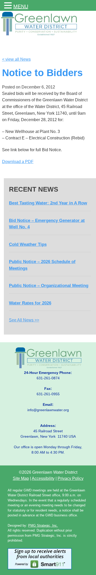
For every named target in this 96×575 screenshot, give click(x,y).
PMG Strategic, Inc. (43, 525)
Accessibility (43, 478)
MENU (20, 6)
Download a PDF (18, 161)
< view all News (16, 59)
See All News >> (24, 320)
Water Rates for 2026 (30, 303)
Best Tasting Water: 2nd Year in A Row (48, 203)
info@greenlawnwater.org (48, 410)
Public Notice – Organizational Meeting (48, 285)
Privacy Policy (70, 478)
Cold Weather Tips (28, 244)
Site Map (21, 478)
